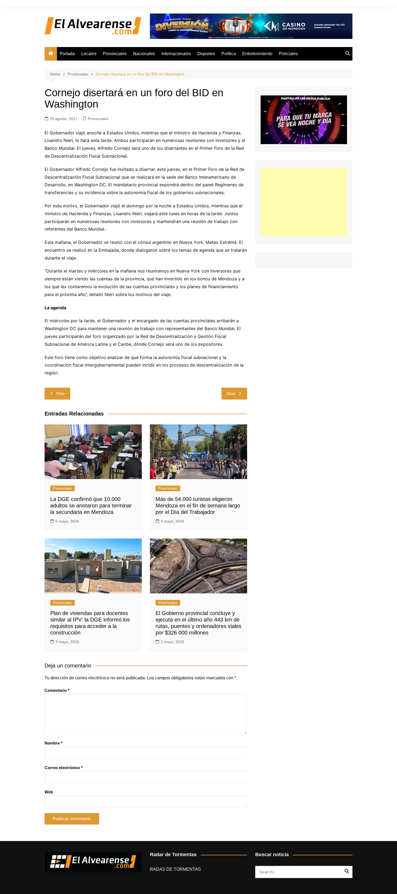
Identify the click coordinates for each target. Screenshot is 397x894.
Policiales (288, 53)
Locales (88, 53)
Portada (67, 53)
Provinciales (115, 53)
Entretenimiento (257, 53)
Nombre (53, 743)
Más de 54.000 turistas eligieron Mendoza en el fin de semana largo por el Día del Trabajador (198, 505)
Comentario (57, 690)
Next (231, 393)
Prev (60, 393)
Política (228, 53)
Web (49, 792)
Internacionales (176, 53)
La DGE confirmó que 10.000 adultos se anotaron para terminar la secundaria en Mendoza (91, 505)
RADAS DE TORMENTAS (175, 869)
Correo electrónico (64, 767)
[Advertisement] (304, 202)
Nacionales (144, 53)
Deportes (206, 53)
